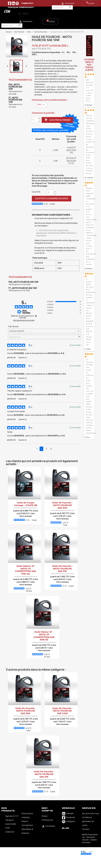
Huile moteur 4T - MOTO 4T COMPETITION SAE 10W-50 (44, 636)
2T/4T (7, 828)
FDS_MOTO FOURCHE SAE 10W (15, 87)
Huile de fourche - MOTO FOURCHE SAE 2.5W (62, 711)
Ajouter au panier (57, 119)
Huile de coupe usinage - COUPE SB (25, 504)
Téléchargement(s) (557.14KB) (15, 105)
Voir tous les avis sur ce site (23, 320)
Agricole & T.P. (11, 816)
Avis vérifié (76, 345)
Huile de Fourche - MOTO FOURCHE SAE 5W (62, 569)
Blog (65, 828)
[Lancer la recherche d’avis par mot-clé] (79, 337)
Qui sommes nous (90, 813)
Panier (45, 816)
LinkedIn (69, 813)
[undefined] (36, 316)
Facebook (70, 817)
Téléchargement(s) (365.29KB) (15, 92)
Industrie (26, 817)
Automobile (10, 824)
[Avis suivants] (51, 449)
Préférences (47, 820)
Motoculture (27, 813)
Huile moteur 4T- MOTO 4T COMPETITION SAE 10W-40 (25, 570)
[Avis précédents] (37, 448)
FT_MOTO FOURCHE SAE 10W (15, 100)
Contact (85, 829)
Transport (9, 820)
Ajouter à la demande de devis (51, 198)
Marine (25, 821)
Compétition (27, 825)
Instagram (70, 821)
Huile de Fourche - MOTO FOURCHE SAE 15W (62, 505)
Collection (9, 832)
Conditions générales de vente (88, 821)
